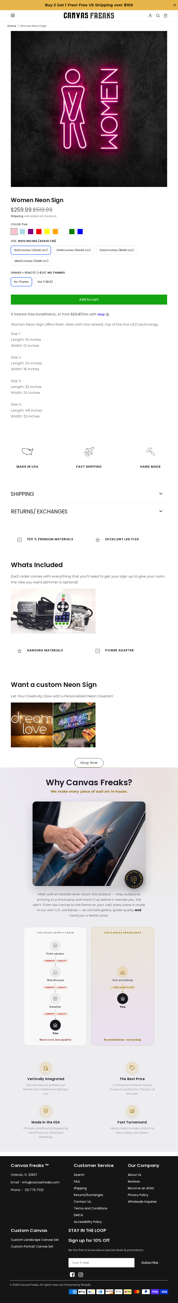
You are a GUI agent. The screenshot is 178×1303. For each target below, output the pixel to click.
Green (72, 231)
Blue (80, 231)
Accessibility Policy (88, 1222)
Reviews (134, 1181)
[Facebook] (72, 1275)
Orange (55, 231)
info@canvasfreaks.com (40, 1182)
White (63, 231)
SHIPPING (22, 494)
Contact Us (82, 1201)
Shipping (17, 216)
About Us (134, 1175)
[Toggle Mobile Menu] (15, 15)
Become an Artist (141, 1188)
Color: (19, 224)
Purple (30, 231)
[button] (89, 763)
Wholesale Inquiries (142, 1201)
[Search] (158, 16)
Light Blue (22, 231)
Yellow (47, 231)
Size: (33, 241)
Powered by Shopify (77, 1284)
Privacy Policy (138, 1195)
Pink (14, 231)
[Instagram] (80, 1275)
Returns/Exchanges (88, 1195)
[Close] (174, 5)
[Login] (150, 16)
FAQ (77, 1181)
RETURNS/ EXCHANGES (39, 511)
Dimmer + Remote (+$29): (38, 272)
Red (39, 231)
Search (79, 1175)
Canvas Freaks (29, 1284)
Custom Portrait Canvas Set (32, 1246)
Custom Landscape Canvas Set (35, 1240)
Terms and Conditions (90, 1208)
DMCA (78, 1215)
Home (12, 26)
